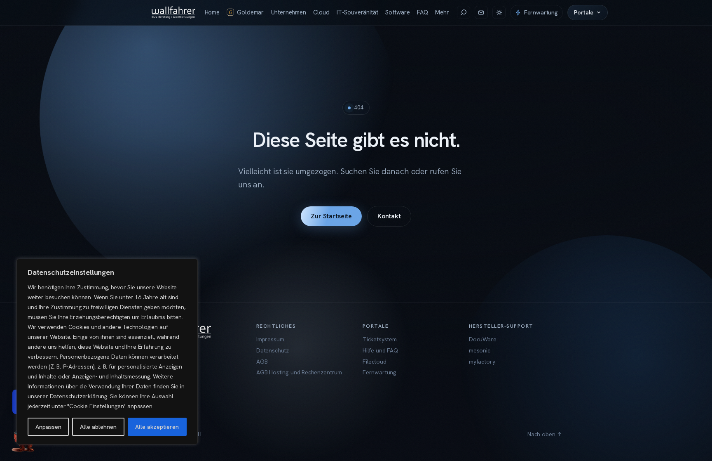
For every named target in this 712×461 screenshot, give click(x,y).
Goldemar (250, 12)
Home (212, 12)
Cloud (321, 12)
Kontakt (389, 216)
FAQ (422, 12)
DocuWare (483, 339)
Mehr (442, 12)
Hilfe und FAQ (380, 350)
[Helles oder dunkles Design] (499, 12)
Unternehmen (288, 12)
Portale (583, 12)
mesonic (479, 350)
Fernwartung (541, 12)
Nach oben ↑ (544, 434)
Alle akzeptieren (157, 426)
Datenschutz (272, 350)
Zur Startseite (331, 216)
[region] (107, 351)
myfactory (482, 361)
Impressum (270, 339)
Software (397, 12)
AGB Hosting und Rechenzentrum (299, 372)
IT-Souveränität (357, 12)
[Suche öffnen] (463, 12)
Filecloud (374, 361)
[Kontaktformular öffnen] (481, 12)
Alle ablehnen (98, 426)
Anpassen (48, 426)
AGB (261, 361)
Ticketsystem (380, 339)
